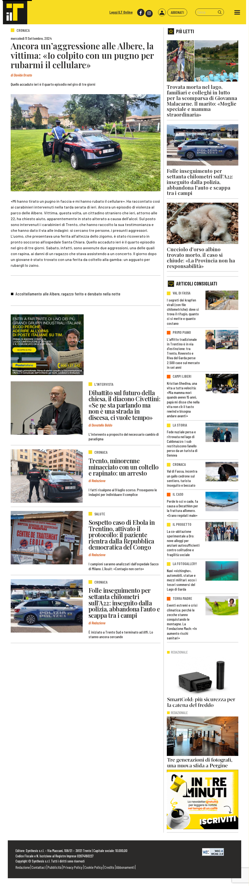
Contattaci (39, 867)
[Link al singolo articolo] (47, 408)
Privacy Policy (72, 867)
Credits (109, 867)
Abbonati (177, 12)
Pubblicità (55, 867)
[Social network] (140, 12)
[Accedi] (162, 12)
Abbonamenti (125, 867)
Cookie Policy (93, 867)
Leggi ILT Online (121, 12)
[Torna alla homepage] (15, 12)
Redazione (23, 867)
